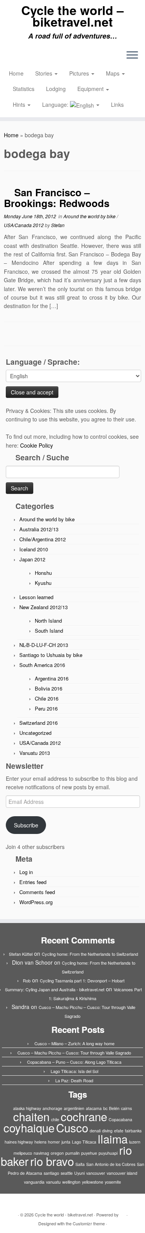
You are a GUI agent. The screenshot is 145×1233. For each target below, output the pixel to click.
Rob (27, 980)
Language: (56, 104)
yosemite (113, 1182)
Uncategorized (35, 732)
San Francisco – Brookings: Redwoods (56, 197)
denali (95, 1131)
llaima (113, 1138)
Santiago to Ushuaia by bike (50, 655)
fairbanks (133, 1131)
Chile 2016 (46, 698)
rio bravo (52, 1161)
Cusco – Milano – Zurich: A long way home (74, 1043)
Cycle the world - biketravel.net (64, 1214)
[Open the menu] (132, 56)
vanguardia (34, 1182)
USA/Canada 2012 (24, 225)
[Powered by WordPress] (122, 1213)
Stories (44, 73)
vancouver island (122, 1173)
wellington (71, 1182)
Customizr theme (89, 1223)
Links (117, 104)
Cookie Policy (36, 445)
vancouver (95, 1173)
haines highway (19, 1142)
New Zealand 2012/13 (43, 607)
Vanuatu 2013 (34, 752)
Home (16, 73)
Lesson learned (36, 597)
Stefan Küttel (20, 954)
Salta (80, 1164)
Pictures (79, 73)
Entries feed (32, 882)
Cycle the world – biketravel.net (72, 16)
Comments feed (37, 892)
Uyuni (79, 1173)
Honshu (43, 572)
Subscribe (26, 825)
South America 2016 (42, 665)
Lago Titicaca (84, 1142)
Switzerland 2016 (38, 722)
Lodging (56, 89)
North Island (48, 620)
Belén (114, 1108)
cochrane (84, 1116)
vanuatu (53, 1182)
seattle (67, 1173)
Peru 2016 (46, 708)
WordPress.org (36, 902)
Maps (113, 73)
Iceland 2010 (33, 549)
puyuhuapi (108, 1153)
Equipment (91, 89)
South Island (49, 630)
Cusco (72, 1127)
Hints (20, 104)
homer (54, 1142)
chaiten (31, 1116)
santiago (51, 1173)
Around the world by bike (90, 216)
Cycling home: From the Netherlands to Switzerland (90, 954)
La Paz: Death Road (74, 1080)
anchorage (52, 1108)
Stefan (58, 225)
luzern (134, 1142)
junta (65, 1142)
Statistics (23, 89)
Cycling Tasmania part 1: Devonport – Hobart (82, 980)
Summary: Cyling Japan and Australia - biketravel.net (54, 989)
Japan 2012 (32, 559)
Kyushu (43, 582)
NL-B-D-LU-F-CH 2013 (43, 645)
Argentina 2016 (51, 678)
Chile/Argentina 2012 (42, 539)
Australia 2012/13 (38, 529)
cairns (126, 1108)
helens (40, 1142)
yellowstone (92, 1182)
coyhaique (29, 1127)
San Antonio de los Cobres (110, 1164)
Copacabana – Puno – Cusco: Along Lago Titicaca (74, 1062)
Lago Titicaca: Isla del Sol (74, 1071)
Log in (26, 872)
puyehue (89, 1153)
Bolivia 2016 (48, 688)
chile (55, 1119)
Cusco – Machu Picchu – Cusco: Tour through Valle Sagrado (74, 1052)
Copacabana (120, 1119)
